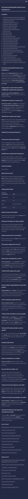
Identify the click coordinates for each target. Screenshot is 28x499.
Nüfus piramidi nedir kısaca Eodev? (9, 452)
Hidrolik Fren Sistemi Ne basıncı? (10, 26)
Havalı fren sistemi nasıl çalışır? (10, 27)
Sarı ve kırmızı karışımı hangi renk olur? (10, 487)
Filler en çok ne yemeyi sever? (8, 481)
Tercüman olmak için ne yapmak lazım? (10, 441)
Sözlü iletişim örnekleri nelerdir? (9, 476)
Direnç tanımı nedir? (6, 473)
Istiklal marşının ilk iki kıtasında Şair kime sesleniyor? (13, 464)
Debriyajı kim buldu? (7, 34)
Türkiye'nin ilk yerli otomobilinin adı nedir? (12, 60)
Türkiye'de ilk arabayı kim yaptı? (10, 45)
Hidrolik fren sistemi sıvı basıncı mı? (10, 22)
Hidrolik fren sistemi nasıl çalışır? (10, 24)
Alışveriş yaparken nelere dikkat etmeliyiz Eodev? (13, 427)
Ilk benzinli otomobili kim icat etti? (10, 43)
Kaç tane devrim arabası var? (9, 57)
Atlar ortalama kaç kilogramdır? (8, 432)
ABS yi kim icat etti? (7, 33)
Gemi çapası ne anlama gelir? (8, 447)
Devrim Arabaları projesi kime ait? (10, 48)
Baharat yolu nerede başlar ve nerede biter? (11, 449)
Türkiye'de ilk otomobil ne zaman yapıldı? (12, 50)
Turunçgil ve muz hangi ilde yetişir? (9, 467)
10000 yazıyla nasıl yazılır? (7, 484)
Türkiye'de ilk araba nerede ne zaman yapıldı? (13, 51)
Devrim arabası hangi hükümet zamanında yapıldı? (14, 46)
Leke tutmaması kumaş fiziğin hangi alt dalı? (11, 435)
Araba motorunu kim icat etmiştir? (10, 39)
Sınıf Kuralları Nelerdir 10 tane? (8, 430)
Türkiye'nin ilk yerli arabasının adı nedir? (12, 58)
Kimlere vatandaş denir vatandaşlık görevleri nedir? (13, 478)
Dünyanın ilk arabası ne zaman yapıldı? (11, 38)
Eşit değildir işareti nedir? (7, 444)
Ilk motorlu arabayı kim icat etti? (10, 41)
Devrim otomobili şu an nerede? (10, 55)
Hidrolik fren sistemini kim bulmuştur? (11, 29)
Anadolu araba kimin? (8, 53)
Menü (26, 1)
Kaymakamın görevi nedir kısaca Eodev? (10, 438)
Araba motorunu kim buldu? (9, 36)
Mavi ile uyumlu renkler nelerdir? (9, 470)
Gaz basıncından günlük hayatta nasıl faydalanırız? (14, 17)
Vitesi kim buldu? (7, 31)
